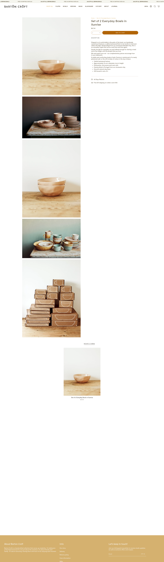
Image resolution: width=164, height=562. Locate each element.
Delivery (62, 551)
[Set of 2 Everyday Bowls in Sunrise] (82, 372)
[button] (49, 6)
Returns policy (64, 555)
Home (93, 18)
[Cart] (159, 6)
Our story (63, 548)
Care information (65, 558)
